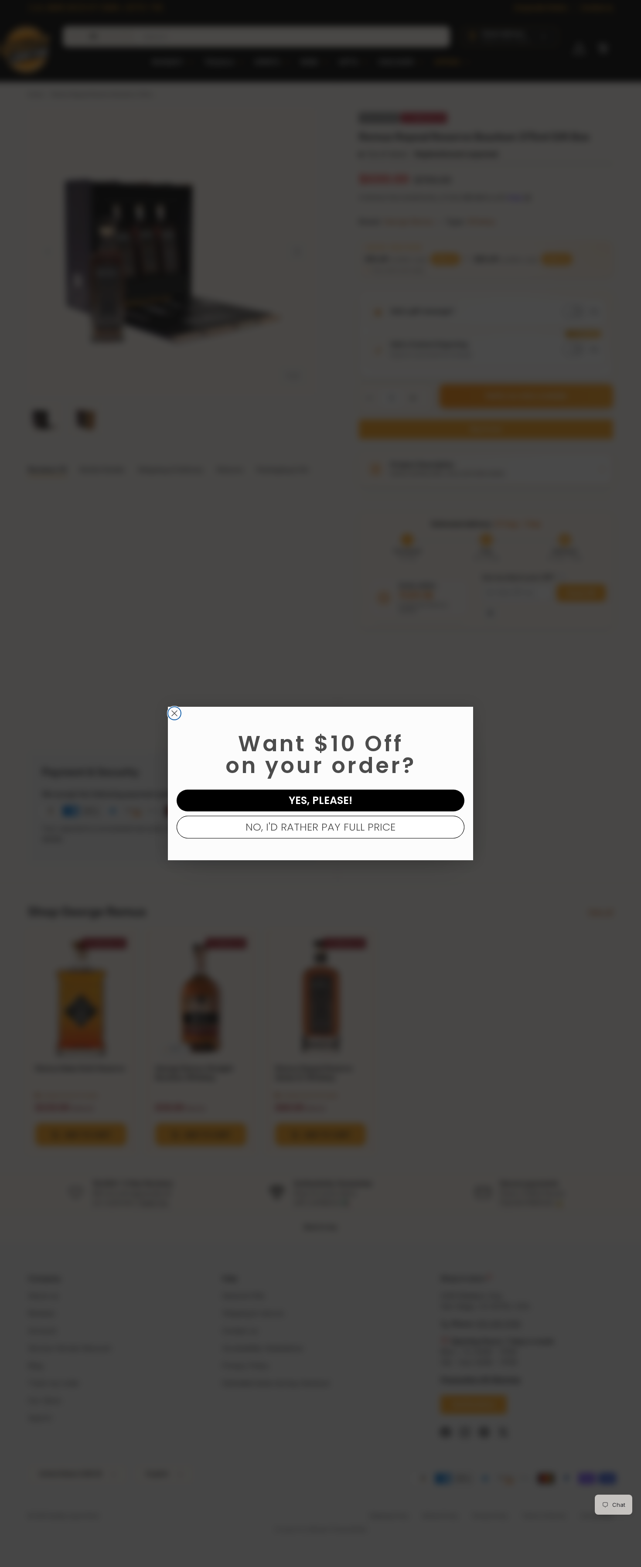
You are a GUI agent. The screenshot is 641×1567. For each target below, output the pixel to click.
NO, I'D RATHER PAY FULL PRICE (320, 827)
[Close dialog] (174, 713)
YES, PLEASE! (320, 800)
